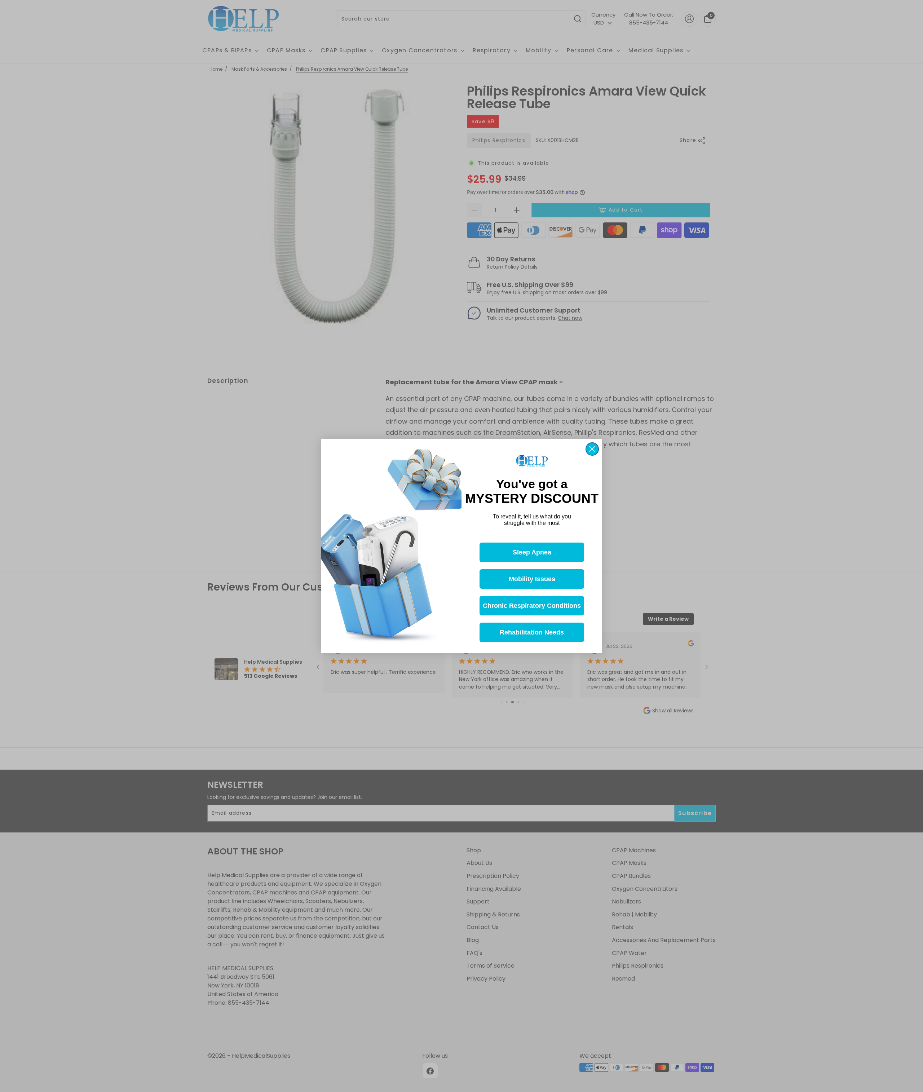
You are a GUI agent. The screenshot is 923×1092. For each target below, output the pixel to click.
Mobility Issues (532, 579)
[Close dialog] (592, 449)
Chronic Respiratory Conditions (532, 605)
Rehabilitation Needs (532, 632)
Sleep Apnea (532, 552)
